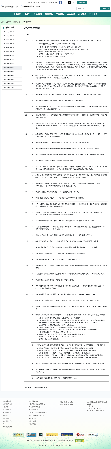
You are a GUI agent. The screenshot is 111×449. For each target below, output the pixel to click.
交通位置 (90, 406)
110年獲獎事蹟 (9, 52)
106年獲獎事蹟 (9, 67)
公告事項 (38, 14)
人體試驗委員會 (35, 407)
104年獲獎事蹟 (9, 75)
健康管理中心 (34, 409)
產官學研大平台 (7, 421)
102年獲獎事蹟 (9, 83)
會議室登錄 (6, 418)
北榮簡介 (18, 14)
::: (24, 2)
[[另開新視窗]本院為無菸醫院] (80, 435)
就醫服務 (49, 14)
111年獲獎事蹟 (9, 48)
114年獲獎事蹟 (9, 36)
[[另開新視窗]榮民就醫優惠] (31, 435)
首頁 (2, 22)
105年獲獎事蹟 (9, 71)
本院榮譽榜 (16, 22)
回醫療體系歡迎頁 (33, 2)
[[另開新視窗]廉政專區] (92, 435)
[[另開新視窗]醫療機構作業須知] (67, 435)
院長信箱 (5, 415)
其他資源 (93, 14)
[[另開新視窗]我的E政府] (41, 435)
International (53, 2)
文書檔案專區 (7, 401)
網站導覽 (44, 2)
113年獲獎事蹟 (9, 40)
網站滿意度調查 (7, 427)
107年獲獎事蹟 (9, 63)
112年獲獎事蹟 (9, 44)
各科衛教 (71, 14)
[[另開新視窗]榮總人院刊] (18, 435)
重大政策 (33, 418)
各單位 (28, 14)
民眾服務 (60, 14)
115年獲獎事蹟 (9, 32)
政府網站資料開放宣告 (37, 415)
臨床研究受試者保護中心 (37, 404)
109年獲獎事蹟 (9, 56)
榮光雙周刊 (33, 421)
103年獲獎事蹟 (9, 79)
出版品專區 (6, 407)
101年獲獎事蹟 (9, 87)
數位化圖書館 (7, 412)
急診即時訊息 (34, 401)
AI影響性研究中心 (8, 404)
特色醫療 (82, 14)
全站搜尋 (106, 8)
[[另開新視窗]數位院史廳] (51, 435)
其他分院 (82, 2)
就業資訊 (33, 424)
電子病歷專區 (7, 409)
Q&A (4, 424)
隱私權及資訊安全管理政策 (38, 412)
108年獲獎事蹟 (9, 60)
